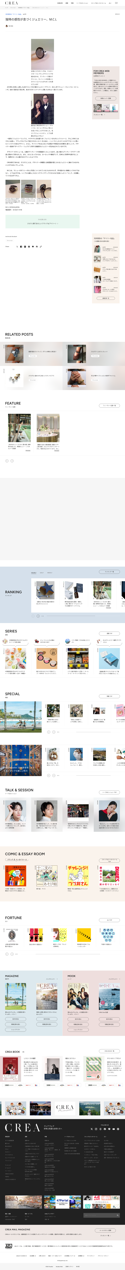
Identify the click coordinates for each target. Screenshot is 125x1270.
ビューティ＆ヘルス (10, 1157)
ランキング (8, 1165)
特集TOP (47, 1140)
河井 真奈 (10, 26)
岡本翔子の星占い (108, 1143)
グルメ (6, 1149)
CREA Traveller (49, 1266)
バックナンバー (50, 979)
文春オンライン (69, 1266)
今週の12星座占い (108, 1149)
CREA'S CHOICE (9, 1173)
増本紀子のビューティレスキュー (32, 1179)
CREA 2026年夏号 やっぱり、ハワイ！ (50, 1144)
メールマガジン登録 (105, 1230)
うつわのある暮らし (30, 1167)
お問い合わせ (42, 1256)
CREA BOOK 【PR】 (10, 1219)
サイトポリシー (91, 1256)
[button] (7, 461)
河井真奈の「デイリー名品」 (15, 14)
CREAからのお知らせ (10, 1179)
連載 (67, 3)
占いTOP (109, 920)
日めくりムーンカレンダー (110, 1155)
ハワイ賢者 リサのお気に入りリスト (32, 1150)
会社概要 (32, 1256)
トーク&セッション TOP (109, 792)
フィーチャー (8, 1171)
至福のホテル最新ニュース (31, 1156)
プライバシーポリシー (103, 1256)
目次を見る (15, 1019)
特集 (72, 3)
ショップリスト (15, 1029)
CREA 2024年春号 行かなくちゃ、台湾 (50, 1189)
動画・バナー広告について (55, 1256)
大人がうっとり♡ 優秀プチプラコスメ (32, 1175)
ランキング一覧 (109, 572)
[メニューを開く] (116, 3)
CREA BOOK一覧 (109, 1051)
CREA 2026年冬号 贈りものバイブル (49, 1155)
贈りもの (7, 1143)
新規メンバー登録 (106, 98)
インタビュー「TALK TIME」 (91, 1155)
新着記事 (60, 3)
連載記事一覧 (105, 298)
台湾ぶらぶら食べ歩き (30, 1143)
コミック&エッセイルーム (98, 3)
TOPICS (7, 1176)
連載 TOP (109, 633)
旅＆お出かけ (8, 1146)
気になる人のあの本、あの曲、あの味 (72, 1144)
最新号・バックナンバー (11, 1216)
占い (110, 3)
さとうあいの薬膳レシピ (31, 1164)
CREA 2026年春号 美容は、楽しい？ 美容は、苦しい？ (52, 1149)
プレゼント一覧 (98, 114)
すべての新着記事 (9, 1140)
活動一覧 (47, 1219)
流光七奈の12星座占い (109, 1146)
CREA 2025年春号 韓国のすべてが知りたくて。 (52, 1170)
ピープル (27, 1216)
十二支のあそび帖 (88, 1152)
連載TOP (27, 1140)
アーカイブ (8, 1168)
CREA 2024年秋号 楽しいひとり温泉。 (50, 1180)
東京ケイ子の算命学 (109, 1152)
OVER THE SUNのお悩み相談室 (72, 1153)
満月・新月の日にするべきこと (111, 1157)
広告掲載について (69, 1256)
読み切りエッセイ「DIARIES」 (91, 1146)
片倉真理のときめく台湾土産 (32, 1146)
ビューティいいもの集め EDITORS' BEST (31, 1170)
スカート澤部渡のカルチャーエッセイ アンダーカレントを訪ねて (92, 1162)
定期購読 (80, 1256)
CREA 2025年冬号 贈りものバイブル (49, 1175)
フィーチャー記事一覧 (109, 405)
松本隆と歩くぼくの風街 (70, 1151)
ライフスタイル (9, 1155)
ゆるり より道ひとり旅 (89, 1167)
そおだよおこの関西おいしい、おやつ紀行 (32, 1160)
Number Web (59, 1266)
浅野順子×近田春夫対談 (70, 1148)
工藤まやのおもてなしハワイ (32, 1153)
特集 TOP (109, 696)
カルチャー (8, 1152)
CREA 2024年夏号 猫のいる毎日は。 (49, 1184)
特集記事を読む (15, 1024)
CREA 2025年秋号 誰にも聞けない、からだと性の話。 (52, 1160)
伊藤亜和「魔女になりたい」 (91, 1143)
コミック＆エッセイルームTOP (109, 860)
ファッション (10, 240)
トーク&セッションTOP (70, 1140)
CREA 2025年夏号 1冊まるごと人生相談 (50, 1166)
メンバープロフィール (50, 1216)
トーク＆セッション (82, 3)
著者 (26, 1219)
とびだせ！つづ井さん (89, 1149)
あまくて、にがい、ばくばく (91, 1157)
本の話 (77, 1266)
